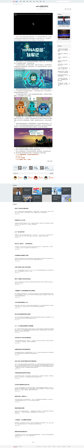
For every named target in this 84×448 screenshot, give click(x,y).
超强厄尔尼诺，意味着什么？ (21, 396)
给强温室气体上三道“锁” (20, 220)
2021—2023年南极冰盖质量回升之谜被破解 (24, 325)
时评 (27, 1)
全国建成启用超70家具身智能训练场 (22, 349)
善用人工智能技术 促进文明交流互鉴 (23, 278)
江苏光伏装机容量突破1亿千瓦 (21, 302)
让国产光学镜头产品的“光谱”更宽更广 (23, 267)
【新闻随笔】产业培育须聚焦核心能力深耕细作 (25, 290)
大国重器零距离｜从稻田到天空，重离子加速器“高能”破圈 (56, 198)
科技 (37, 1)
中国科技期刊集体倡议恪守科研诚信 (22, 372)
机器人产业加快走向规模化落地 (21, 208)
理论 (30, 1)
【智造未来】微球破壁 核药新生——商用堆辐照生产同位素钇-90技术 (63, 79)
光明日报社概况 (38, 446)
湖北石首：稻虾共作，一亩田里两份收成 (23, 243)
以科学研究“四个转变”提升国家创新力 (23, 337)
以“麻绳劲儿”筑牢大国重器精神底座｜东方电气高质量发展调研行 (63, 50)
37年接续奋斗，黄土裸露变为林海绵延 (23, 419)
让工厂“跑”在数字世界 (19, 231)
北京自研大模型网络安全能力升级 (22, 384)
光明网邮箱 (64, 446)
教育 (40, 1)
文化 (34, 1)
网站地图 (68, 446)
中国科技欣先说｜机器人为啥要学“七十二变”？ (66, 190)
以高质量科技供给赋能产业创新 (21, 255)
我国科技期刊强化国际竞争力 (21, 431)
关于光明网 (44, 446)
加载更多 (33, 442)
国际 (24, 1)
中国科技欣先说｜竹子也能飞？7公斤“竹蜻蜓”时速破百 (46, 190)
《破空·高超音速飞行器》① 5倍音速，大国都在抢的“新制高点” (17, 198)
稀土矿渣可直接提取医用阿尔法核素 (22, 314)
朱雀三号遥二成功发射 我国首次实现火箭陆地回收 (25, 361)
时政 (20, 1)
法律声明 (58, 446)
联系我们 (54, 446)
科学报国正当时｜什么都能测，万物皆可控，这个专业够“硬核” (63, 84)
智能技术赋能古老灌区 (19, 408)
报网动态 (49, 446)
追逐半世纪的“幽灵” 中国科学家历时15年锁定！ (37, 198)
